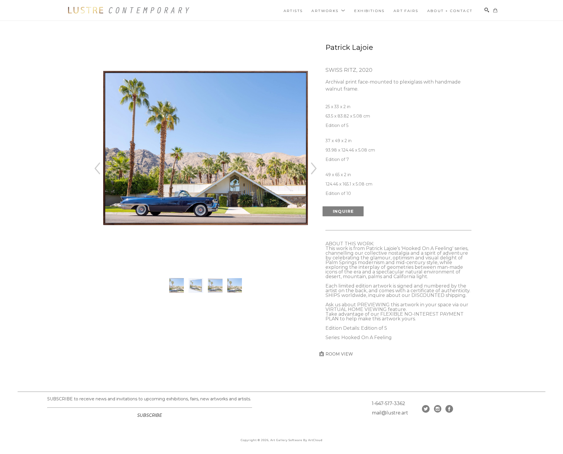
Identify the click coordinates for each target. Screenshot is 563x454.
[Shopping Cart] (495, 10)
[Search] (486, 10)
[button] (328, 10)
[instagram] (437, 409)
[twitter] (426, 409)
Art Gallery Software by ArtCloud (296, 440)
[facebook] (449, 409)
